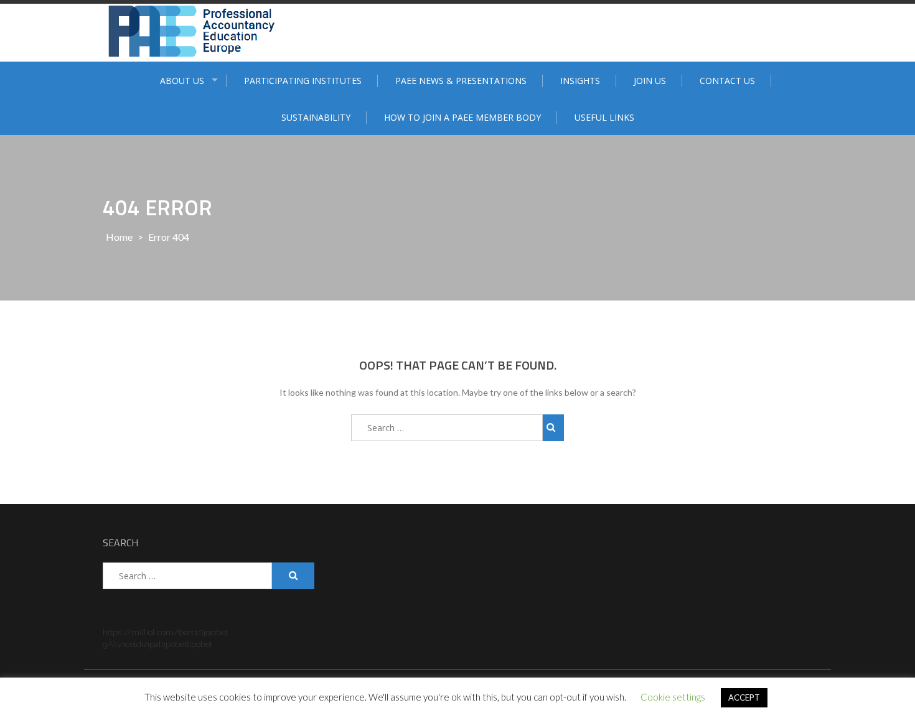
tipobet (174, 644)
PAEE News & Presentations (461, 80)
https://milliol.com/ (141, 632)
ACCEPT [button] (744, 697)
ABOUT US (182, 80)
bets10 (191, 632)
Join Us (650, 80)
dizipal (148, 644)
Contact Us (727, 80)
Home (119, 237)
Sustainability (315, 117)
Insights (580, 80)
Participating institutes (303, 80)
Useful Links (604, 117)
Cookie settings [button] (672, 696)
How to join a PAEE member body (462, 117)
